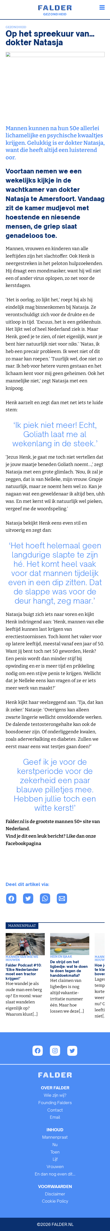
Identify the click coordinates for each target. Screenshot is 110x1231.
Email (55, 1117)
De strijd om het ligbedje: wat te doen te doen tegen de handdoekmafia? (69, 968)
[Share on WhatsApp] (14, 899)
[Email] (64, 899)
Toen (55, 1152)
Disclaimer (55, 1193)
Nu (55, 1144)
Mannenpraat (55, 1137)
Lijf (55, 1159)
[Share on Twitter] (31, 899)
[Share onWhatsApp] (47, 899)
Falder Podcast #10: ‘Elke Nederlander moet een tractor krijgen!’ (23, 972)
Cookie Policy (55, 1201)
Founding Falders (55, 1102)
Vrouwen (55, 1166)
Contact (55, 1110)
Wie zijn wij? (55, 1095)
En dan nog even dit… (55, 1174)
